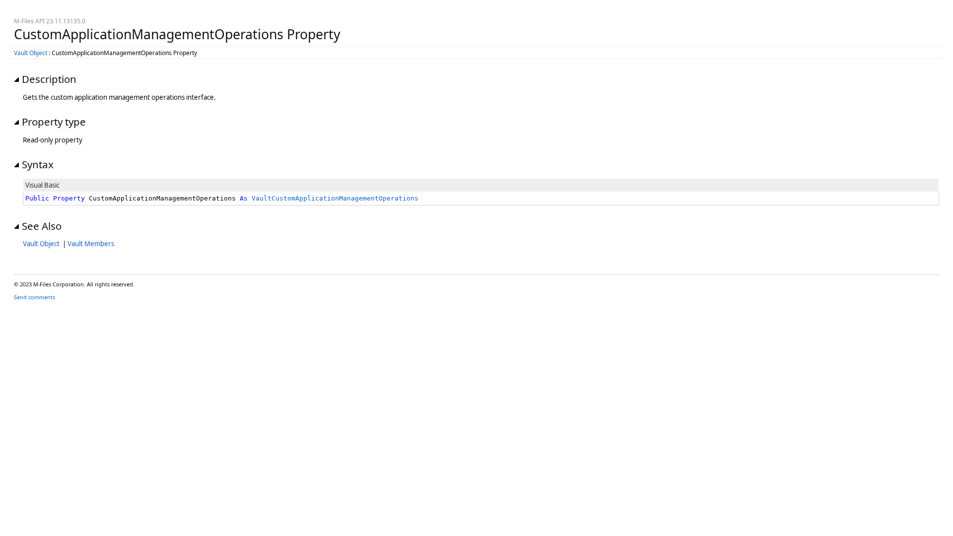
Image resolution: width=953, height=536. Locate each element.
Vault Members (91, 243)
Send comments (34, 297)
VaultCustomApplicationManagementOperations (335, 198)
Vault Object (30, 53)
